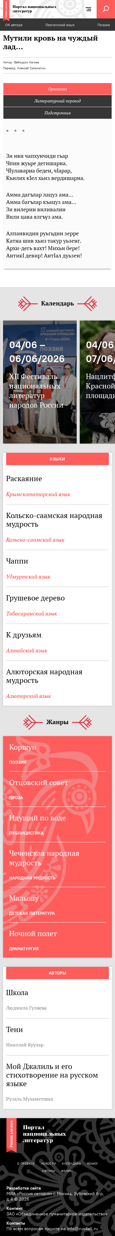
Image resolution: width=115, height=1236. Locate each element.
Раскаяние (24, 478)
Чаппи (17, 561)
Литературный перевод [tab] (57, 101)
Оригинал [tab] (57, 89)
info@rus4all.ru (82, 1228)
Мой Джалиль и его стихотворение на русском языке (52, 1075)
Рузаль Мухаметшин (29, 1099)
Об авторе (13, 24)
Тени (14, 1029)
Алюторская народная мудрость (44, 676)
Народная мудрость (32, 878)
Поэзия (104, 24)
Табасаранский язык (31, 613)
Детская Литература (32, 913)
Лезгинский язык (60, 24)
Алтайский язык (26, 650)
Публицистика (26, 833)
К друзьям (24, 635)
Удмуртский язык (28, 576)
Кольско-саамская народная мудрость (54, 520)
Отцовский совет (38, 782)
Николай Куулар (25, 1045)
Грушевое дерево (35, 598)
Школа (17, 992)
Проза (16, 797)
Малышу (24, 898)
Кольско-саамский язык (35, 539)
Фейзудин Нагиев (26, 62)
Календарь (57, 303)
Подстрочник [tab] (57, 113)
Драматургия (24, 948)
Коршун (22, 747)
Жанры (57, 722)
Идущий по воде (37, 818)
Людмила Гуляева (26, 1008)
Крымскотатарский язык (38, 494)
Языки (57, 459)
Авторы (58, 973)
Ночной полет (33, 933)
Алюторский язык (28, 696)
